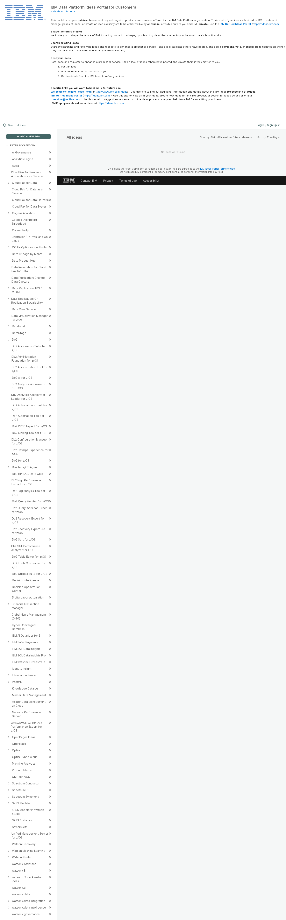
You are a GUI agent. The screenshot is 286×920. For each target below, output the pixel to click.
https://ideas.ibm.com (266, 23)
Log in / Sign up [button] (267, 125)
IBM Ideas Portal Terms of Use (217, 168)
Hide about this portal (63, 11)
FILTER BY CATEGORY (22, 145)
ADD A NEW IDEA (30, 136)
